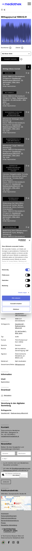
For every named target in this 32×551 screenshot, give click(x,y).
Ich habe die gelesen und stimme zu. (16, 469)
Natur (14, 98)
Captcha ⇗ (23, 477)
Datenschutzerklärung (8, 518)
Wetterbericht (9, 92)
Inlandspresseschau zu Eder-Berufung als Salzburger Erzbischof (13, 140)
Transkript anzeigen (10, 59)
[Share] (14, 41)
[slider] (16, 43)
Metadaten (7, 395)
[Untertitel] (23, 41)
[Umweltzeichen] (3, 542)
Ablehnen (16, 309)
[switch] (27, 275)
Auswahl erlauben (16, 303)
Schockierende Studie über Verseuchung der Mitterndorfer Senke (13, 114)
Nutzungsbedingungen (9, 516)
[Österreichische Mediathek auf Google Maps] (16, 503)
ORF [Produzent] (20, 315)
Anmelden (6, 482)
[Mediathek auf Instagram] (13, 542)
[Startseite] (11, 4)
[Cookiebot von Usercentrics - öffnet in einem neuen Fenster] (19, 240)
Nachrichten (9, 73)
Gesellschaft (16, 78)
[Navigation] (29, 3)
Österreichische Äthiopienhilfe (13, 199)
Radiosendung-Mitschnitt (11, 80)
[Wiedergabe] (2, 41)
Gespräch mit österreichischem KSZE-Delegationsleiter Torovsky (13, 168)
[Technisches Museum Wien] (9, 530)
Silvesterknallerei (10, 227)
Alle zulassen (16, 298)
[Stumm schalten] (17, 41)
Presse (3, 523)
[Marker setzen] (20, 41)
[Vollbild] (29, 41)
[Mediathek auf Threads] (18, 542)
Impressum (5, 513)
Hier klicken (16, 475)
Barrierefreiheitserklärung (10, 520)
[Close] (28, 67)
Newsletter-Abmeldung (9, 525)
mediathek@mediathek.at (10, 436)
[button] (26, 41)
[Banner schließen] (29, 240)
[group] (16, 54)
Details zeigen (22, 292)
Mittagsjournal (20, 364)
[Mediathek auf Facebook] (9, 542)
